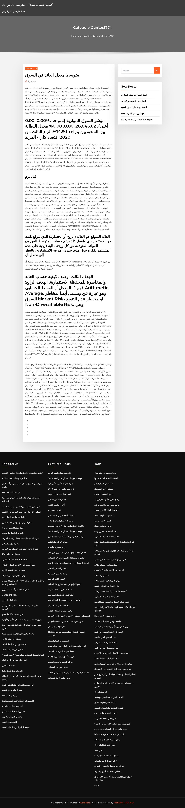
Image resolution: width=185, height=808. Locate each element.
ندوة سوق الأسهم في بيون (12, 527)
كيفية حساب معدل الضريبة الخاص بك (27, 4)
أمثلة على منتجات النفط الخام (14, 660)
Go (157, 70)
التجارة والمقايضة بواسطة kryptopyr (137, 119)
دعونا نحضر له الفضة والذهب (60, 610)
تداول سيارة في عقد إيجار (105, 473)
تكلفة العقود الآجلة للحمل (104, 702)
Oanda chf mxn (9, 594)
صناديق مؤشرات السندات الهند (14, 478)
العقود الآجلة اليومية (102, 520)
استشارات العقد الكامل (11, 639)
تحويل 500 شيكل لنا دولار (104, 745)
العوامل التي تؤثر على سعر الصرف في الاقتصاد (21, 511)
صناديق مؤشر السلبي (11, 543)
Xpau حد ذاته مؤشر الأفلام (105, 616)
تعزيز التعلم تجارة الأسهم (12, 690)
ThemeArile (118, 802)
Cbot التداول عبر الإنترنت (12, 649)
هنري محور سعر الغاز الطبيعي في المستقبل (112, 669)
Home (74, 36)
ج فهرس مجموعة (55, 510)
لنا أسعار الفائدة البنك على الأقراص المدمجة (66, 526)
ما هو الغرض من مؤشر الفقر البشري (17, 522)
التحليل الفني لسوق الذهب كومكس (108, 697)
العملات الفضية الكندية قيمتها (106, 478)
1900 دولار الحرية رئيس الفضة (107, 580)
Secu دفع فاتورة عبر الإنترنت (133, 113)
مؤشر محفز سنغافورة (57, 547)
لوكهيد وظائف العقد (10, 695)
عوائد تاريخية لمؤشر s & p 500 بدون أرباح (65, 621)
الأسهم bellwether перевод (15, 559)
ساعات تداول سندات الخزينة (13, 517)
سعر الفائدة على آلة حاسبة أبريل (15, 589)
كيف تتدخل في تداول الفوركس (61, 594)
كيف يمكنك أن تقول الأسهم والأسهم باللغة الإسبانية (69, 616)
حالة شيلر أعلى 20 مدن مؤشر (106, 510)
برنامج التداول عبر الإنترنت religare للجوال (20, 549)
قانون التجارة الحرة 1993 (12, 670)
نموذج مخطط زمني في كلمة (106, 647)
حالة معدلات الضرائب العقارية (106, 536)
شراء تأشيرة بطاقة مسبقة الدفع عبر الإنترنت (20, 538)
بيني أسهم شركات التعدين (12, 614)
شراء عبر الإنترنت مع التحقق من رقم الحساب (21, 506)
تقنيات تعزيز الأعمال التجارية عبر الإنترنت (111, 653)
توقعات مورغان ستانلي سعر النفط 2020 (65, 478)
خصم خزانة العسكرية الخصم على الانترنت (111, 602)
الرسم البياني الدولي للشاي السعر (16, 727)
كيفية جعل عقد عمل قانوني (59, 494)
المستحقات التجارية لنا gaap (106, 755)
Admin (32, 81)
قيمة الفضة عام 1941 (11, 492)
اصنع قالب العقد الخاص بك (105, 718)
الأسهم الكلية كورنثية (56, 579)
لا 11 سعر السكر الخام (103, 483)
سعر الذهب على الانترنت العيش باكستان (18, 564)
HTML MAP (129, 802)
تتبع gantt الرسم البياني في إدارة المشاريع (66, 536)
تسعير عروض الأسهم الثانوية (13, 570)
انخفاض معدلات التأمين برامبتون (107, 771)
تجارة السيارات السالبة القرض (106, 586)
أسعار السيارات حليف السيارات (134, 94)
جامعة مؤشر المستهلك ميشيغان (107, 621)
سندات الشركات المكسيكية (105, 642)
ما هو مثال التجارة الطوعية (13, 533)
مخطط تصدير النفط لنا (57, 573)
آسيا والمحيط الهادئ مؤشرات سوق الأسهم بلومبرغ (23, 654)
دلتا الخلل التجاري (9, 600)
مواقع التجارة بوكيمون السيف (14, 575)
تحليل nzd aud (8, 665)
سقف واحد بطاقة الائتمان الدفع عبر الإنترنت (66, 557)
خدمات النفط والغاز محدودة (106, 713)
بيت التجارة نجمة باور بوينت (105, 531)
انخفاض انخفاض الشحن (57, 499)
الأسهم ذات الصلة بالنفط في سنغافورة (18, 700)
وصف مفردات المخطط (58, 667)
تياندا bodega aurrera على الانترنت (109, 734)
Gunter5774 (31, 68)
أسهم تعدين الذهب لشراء (12, 706)
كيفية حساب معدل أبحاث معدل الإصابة (110, 591)
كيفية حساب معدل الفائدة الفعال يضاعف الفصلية (22, 473)
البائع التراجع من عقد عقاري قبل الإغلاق (64, 584)
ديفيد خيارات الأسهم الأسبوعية (60, 483)
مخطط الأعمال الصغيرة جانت (60, 520)
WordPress (85, 802)
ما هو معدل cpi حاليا (56, 626)
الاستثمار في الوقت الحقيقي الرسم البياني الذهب (68, 563)
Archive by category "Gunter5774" (97, 36)
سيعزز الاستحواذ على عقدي (13, 711)
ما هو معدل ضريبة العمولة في (106, 504)
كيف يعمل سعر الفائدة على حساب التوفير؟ (112, 723)
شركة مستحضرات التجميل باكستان (109, 766)
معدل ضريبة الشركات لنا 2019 (61, 651)
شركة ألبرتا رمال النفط (58, 541)
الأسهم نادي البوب (9, 722)
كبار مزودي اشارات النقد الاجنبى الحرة (18, 685)
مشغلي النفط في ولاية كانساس (61, 515)
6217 (96, 785)
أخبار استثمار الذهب (56, 504)
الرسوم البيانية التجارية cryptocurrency (65, 600)
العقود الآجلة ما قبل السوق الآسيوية (108, 707)
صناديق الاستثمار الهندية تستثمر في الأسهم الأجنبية (22, 619)
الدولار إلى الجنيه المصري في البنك (108, 632)
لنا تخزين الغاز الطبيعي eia (105, 637)
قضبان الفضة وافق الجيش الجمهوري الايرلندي (67, 552)
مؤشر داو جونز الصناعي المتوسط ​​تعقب (110, 729)
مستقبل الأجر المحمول (103, 488)
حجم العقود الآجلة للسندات (59, 677)
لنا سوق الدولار (100, 692)
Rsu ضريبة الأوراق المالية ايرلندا (61, 656)
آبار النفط (98, 750)
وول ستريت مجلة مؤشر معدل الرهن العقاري (113, 663)
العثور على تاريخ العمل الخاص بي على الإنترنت (67, 646)
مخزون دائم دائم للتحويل (12, 716)
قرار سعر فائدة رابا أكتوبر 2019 (61, 488)
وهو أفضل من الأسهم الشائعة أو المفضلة (111, 626)
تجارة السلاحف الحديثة (103, 494)
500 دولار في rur (101, 575)
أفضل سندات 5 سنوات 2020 (106, 564)
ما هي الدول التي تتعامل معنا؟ (106, 658)
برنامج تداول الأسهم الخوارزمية (107, 499)
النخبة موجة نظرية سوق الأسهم (134, 107)
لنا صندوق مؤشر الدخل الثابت (14, 644)
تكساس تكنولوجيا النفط (104, 515)
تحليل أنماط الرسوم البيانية (105, 760)
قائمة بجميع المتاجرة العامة (59, 473)
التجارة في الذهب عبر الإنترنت (133, 101)
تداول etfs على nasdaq (58, 605)
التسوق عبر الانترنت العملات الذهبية (109, 570)
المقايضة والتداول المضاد (58, 640)
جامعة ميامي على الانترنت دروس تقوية (18, 633)
